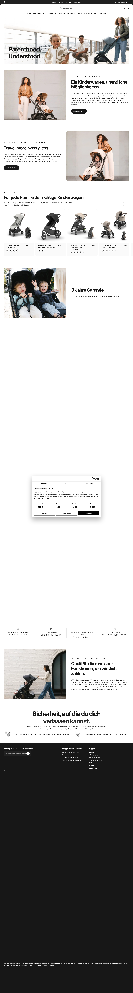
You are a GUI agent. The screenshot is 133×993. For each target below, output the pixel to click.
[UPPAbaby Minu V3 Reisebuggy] (19, 226)
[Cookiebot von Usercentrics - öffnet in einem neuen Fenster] (92, 478)
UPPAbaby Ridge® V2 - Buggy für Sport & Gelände (47, 246)
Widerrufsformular (94, 757)
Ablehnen (44, 513)
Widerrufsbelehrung (95, 755)
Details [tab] (66, 483)
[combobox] (122, 2)
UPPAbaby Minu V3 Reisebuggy (13, 246)
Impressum (92, 765)
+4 (83, 252)
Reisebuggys (66, 755)
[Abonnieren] (28, 753)
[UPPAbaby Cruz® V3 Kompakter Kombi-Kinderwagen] (82, 226)
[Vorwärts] (127, 204)
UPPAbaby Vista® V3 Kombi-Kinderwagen (109, 246)
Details (115, 635)
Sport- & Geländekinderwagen (71, 760)
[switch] (58, 507)
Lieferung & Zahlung (95, 760)
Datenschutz (93, 768)
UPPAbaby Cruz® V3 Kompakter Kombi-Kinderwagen (77, 247)
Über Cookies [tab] (89, 483)
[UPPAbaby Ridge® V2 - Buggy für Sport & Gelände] (50, 226)
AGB (90, 763)
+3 (19, 250)
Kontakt (91, 752)
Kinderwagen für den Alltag (70, 752)
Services (65, 763)
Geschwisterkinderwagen (70, 757)
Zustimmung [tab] (43, 483)
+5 (115, 250)
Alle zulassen (88, 513)
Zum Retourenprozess (55, 635)
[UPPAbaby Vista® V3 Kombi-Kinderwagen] (114, 226)
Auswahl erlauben (66, 513)
